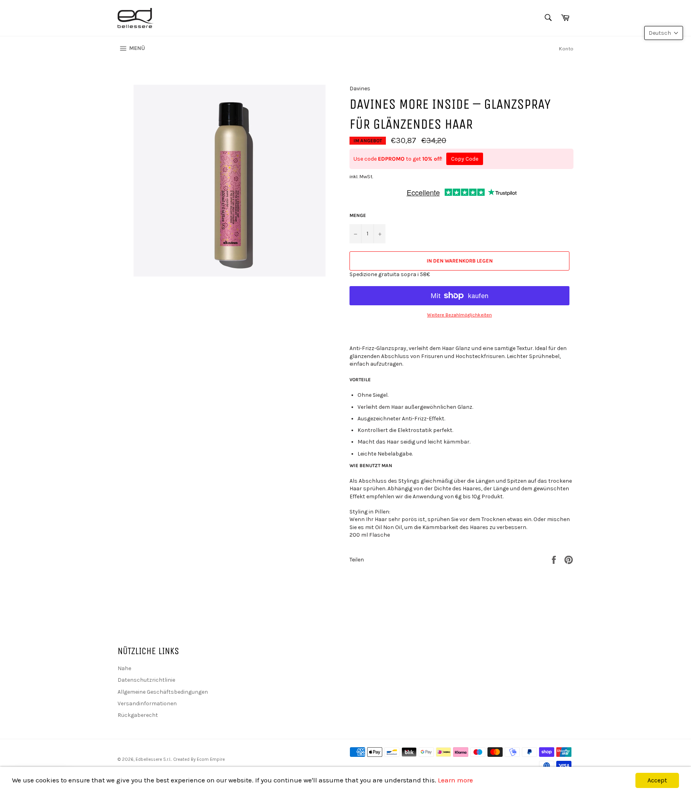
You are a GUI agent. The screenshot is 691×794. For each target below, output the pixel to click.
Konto (566, 49)
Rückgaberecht (138, 715)
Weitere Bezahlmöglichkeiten (459, 315)
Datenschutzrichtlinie (146, 680)
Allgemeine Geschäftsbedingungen (163, 692)
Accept (657, 780)
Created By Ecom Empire (199, 759)
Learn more (455, 780)
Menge (357, 215)
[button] (664, 33)
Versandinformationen (147, 703)
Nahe (124, 668)
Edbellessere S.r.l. (153, 759)
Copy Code (464, 158)
